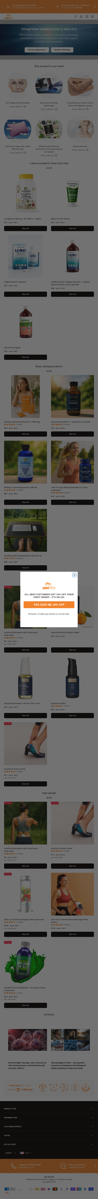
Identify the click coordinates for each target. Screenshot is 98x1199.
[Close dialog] (74, 575)
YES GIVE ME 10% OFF (49, 604)
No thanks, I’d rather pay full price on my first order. (49, 614)
